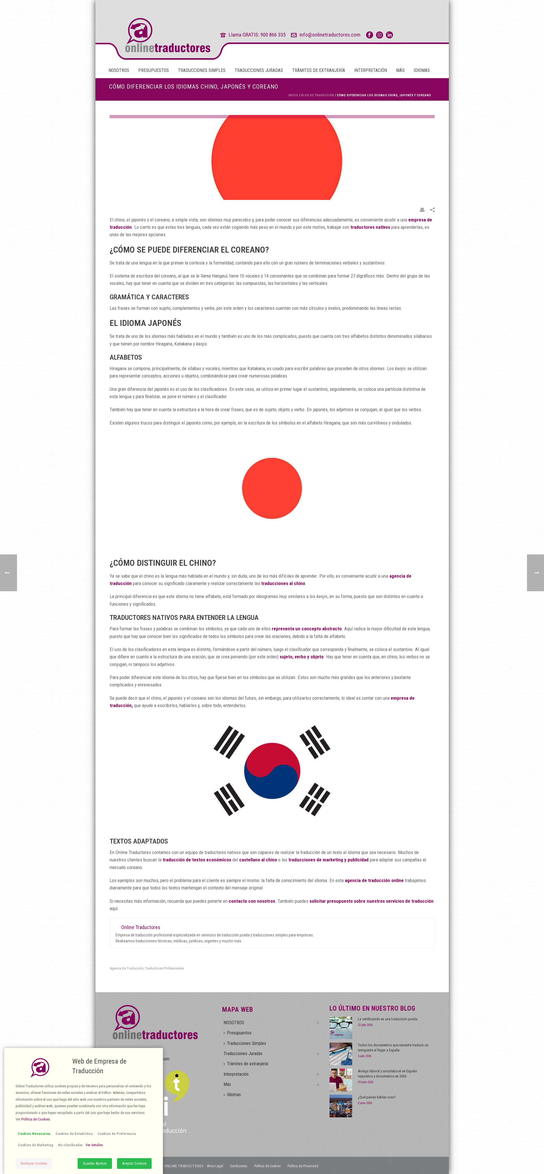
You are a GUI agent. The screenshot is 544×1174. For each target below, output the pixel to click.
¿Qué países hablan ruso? (377, 1097)
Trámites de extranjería (318, 70)
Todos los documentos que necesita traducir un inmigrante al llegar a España (393, 1047)
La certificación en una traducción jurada (387, 1019)
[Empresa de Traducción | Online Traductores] (157, 35)
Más (400, 70)
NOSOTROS (119, 70)
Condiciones (238, 1166)
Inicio (293, 95)
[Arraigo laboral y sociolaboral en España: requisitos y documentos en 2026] (341, 1080)
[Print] (422, 209)
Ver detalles (94, 1145)
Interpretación (370, 70)
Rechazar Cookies (34, 1163)
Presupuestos (153, 70)
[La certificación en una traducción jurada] (341, 1028)
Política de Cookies (267, 1166)
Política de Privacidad (303, 1166)
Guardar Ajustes (95, 1163)
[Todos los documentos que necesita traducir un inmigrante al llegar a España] (341, 1054)
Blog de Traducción (317, 95)
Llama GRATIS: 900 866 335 (257, 34)
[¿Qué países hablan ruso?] (341, 1106)
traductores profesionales (164, 968)
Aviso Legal (215, 1166)
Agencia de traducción (126, 968)
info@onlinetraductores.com (329, 34)
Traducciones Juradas (259, 70)
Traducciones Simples (202, 70)
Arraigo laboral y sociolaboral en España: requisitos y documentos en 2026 (388, 1073)
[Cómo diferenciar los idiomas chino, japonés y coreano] (272, 157)
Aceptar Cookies (134, 1163)
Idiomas (422, 70)
